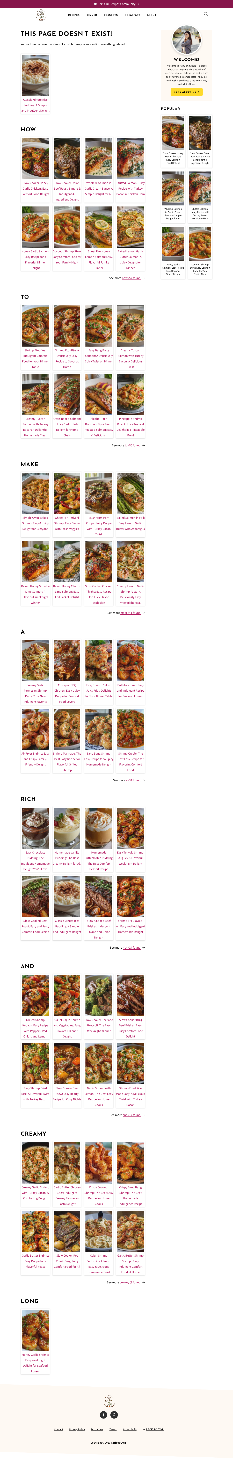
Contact (58, 1429)
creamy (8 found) (130, 1282)
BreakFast (132, 15)
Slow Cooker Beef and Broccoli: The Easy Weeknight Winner (99, 1025)
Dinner (91, 15)
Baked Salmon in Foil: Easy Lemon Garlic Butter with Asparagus (130, 523)
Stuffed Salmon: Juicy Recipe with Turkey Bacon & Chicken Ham (130, 188)
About (151, 15)
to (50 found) (133, 445)
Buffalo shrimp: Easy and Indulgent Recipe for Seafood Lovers (130, 690)
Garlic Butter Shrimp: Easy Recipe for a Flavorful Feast (35, 1261)
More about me (185, 92)
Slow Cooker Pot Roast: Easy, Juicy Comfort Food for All (67, 1261)
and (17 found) (132, 1115)
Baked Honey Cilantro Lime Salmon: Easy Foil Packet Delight (67, 591)
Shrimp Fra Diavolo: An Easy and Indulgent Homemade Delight (130, 926)
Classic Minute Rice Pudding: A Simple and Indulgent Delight (35, 105)
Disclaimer (97, 1429)
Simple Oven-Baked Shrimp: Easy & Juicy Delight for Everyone (35, 523)
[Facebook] (103, 1415)
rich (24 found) (132, 948)
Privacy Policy (77, 1429)
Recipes (74, 15)
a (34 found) (133, 780)
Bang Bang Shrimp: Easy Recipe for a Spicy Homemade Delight (98, 759)
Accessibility (130, 1429)
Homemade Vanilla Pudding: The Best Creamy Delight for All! (67, 858)
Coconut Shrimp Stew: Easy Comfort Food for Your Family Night (67, 257)
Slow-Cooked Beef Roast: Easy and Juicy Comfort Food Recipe (35, 926)
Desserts (111, 15)
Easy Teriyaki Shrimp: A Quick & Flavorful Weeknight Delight (130, 858)
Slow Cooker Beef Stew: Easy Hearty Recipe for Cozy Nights (67, 1093)
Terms (113, 1429)
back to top (155, 1429)
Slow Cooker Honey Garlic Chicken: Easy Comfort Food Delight (35, 188)
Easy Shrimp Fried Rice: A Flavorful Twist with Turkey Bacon (35, 1093)
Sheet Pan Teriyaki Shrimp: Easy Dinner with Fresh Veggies (67, 523)
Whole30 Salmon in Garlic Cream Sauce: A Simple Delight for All (99, 188)
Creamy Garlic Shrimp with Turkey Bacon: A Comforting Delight (35, 1193)
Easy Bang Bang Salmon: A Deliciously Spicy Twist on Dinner (99, 356)
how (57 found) (131, 278)
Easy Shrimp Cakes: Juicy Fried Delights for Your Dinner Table (98, 690)
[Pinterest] (114, 1415)
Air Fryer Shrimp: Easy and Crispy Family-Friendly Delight (35, 759)
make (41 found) (130, 613)
